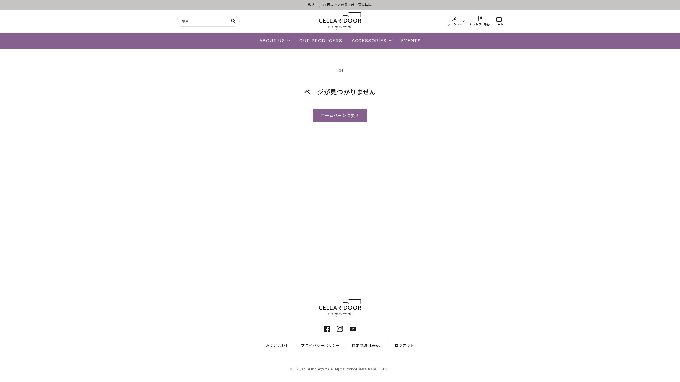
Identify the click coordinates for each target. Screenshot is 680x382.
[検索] (233, 21)
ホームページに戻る (340, 115)
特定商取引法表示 (367, 345)
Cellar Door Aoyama (315, 369)
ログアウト (404, 345)
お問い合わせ (277, 345)
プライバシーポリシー (320, 345)
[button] (274, 41)
